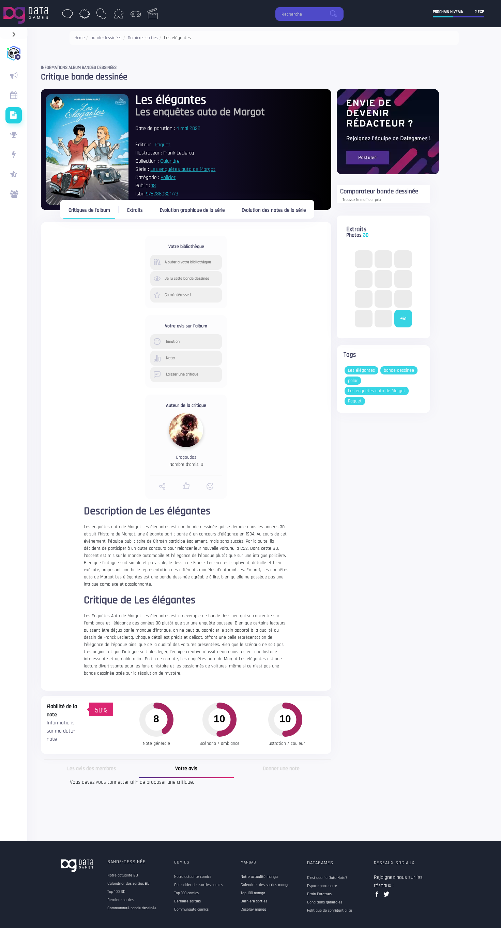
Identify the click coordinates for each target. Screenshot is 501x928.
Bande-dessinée (126, 861)
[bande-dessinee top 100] (13, 135)
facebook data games (378, 896)
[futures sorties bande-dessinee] (13, 115)
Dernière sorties (120, 900)
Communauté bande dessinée (131, 908)
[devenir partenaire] (388, 131)
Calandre (170, 161)
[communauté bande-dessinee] (13, 194)
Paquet (162, 144)
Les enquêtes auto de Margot (182, 169)
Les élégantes (361, 370)
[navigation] (14, 33)
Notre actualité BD (122, 875)
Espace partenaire (322, 886)
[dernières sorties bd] (67, 16)
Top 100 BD (116, 892)
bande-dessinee (399, 370)
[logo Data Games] (27, 13)
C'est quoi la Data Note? (327, 878)
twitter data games (386, 896)
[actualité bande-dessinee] (13, 76)
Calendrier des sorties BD (128, 884)
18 (153, 185)
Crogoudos (186, 457)
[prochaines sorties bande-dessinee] (13, 95)
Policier (168, 177)
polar (353, 381)
